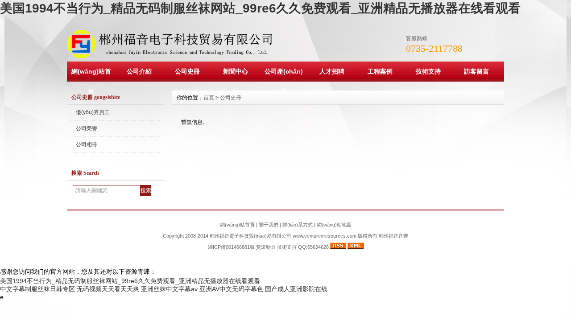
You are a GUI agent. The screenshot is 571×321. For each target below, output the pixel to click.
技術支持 (428, 71)
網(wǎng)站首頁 (91, 81)
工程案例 (380, 71)
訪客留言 (476, 71)
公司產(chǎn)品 (284, 81)
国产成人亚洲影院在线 (296, 288)
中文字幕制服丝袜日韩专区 (37, 288)
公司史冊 (187, 71)
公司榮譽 (86, 128)
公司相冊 (86, 144)
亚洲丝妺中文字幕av (169, 288)
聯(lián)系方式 (297, 224)
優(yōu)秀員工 (93, 112)
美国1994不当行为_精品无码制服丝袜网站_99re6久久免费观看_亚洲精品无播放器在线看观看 (260, 8)
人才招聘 (331, 71)
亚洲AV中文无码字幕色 (231, 288)
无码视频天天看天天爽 (108, 288)
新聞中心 (235, 71)
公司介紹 (139, 71)
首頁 (208, 98)
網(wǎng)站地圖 (334, 224)
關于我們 (268, 224)
